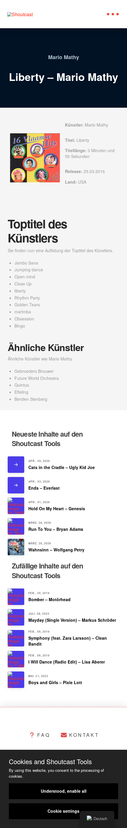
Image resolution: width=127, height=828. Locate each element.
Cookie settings (63, 811)
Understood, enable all (64, 791)
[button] (113, 14)
